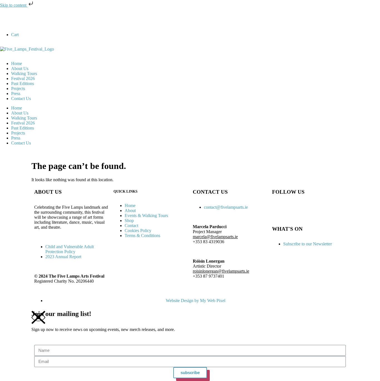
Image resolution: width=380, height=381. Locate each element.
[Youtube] (52, 20)
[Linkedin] (37, 20)
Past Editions (22, 83)
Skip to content (14, 5)
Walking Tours (24, 73)
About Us (19, 68)
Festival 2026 (23, 78)
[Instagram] (22, 20)
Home (16, 63)
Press (15, 93)
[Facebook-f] (7, 20)
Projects (18, 88)
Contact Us (21, 98)
